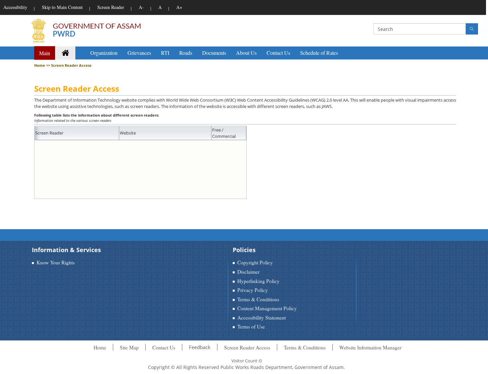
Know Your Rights (56, 262)
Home (100, 347)
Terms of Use (251, 326)
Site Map (129, 347)
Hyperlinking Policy (258, 281)
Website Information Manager (370, 347)
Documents (214, 52)
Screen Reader (110, 7)
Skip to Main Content (62, 7)
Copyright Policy (255, 262)
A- (141, 7)
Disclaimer (248, 271)
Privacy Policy (252, 290)
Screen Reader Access (247, 347)
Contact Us (278, 52)
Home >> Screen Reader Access (62, 65)
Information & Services (66, 250)
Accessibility (15, 7)
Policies (244, 250)
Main (44, 52)
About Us (246, 52)
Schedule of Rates (319, 52)
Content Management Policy (267, 308)
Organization (104, 52)
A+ (179, 7)
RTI (165, 52)
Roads (185, 52)
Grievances (139, 52)
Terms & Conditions (258, 299)
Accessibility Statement (261, 317)
